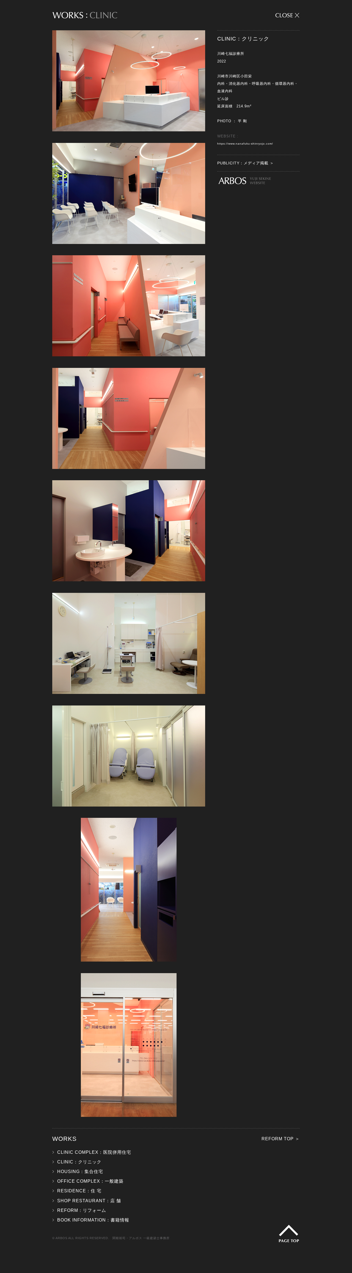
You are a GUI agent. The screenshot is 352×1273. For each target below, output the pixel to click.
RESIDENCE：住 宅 (79, 1190)
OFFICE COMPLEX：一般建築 (90, 1181)
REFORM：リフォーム (81, 1210)
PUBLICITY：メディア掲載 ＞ (245, 163)
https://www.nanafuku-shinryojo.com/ (245, 143)
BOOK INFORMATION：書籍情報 (93, 1220)
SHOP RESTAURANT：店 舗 (89, 1200)
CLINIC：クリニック (79, 1162)
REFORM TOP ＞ (281, 1138)
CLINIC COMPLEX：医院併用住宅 (94, 1152)
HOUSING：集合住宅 (80, 1171)
